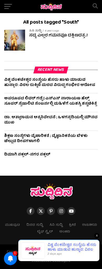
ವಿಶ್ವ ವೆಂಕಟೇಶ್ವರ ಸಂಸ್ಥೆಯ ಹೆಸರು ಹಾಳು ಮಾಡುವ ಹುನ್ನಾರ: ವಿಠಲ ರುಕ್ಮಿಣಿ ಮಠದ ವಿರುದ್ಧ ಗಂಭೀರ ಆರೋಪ (49, 83)
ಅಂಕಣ (64, 232)
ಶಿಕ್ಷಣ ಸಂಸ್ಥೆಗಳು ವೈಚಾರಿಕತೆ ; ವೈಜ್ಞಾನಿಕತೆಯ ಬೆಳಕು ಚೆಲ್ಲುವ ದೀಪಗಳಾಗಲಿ (46, 139)
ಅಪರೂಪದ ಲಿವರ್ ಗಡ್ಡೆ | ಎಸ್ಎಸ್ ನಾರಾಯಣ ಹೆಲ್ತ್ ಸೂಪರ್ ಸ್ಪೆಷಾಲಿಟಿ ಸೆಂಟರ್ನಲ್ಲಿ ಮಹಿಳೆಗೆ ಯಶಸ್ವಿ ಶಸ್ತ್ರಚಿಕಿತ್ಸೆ (50, 101)
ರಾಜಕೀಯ (89, 225)
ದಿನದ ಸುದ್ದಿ (34, 225)
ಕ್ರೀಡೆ (72, 225)
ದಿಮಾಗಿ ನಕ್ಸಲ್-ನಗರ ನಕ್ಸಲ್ (27, 154)
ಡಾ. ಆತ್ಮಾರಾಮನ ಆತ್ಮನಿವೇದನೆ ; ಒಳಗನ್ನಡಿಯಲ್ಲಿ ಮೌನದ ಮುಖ (51, 120)
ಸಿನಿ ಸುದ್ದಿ (56, 225)
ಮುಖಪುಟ (12, 225)
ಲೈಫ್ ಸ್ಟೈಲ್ (45, 232)
